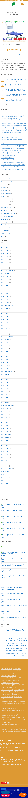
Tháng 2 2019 (4, 480)
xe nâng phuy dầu (12, 698)
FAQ (16, 793)
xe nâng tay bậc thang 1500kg (8, 162)
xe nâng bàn (4, 152)
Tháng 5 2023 (4, 354)
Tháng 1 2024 (4, 331)
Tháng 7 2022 (4, 382)
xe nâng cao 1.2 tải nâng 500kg (8, 155)
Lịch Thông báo (5, 204)
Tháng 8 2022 (4, 379)
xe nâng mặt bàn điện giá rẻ (7, 696)
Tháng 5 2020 (4, 451)
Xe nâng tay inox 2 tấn (6, 710)
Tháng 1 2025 (4, 299)
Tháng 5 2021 (4, 417)
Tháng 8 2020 (4, 443)
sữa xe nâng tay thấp (17, 139)
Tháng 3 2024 (4, 325)
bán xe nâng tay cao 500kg (7, 125)
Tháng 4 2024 (4, 322)
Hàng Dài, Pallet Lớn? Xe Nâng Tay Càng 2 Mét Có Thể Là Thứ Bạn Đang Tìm (16, 80)
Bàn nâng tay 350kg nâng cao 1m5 (15, 116)
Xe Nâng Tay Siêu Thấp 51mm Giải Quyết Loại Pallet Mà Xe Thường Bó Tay (15, 95)
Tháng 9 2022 (4, 377)
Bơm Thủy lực (4, 219)
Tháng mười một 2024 (7, 305)
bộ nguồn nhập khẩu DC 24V (18, 673)
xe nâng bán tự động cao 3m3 (14, 152)
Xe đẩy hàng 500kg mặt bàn (20, 731)
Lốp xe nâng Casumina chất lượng (9, 675)
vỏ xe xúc (3, 187)
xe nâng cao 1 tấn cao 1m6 (7, 689)
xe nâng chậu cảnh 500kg (7, 691)
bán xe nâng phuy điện (6, 123)
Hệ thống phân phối (14, 792)
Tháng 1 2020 (4, 463)
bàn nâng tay (4, 116)
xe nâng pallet (4, 698)
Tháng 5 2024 (4, 319)
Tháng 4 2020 (4, 454)
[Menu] (2, 4)
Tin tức (23, 792)
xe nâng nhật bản (17, 696)
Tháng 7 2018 (4, 489)
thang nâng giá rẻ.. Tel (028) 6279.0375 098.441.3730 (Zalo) (13, 143)
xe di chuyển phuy (6, 193)
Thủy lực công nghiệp (6, 181)
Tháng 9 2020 (4, 440)
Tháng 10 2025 (5, 273)
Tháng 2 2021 (4, 425)
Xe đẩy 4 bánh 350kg (15, 166)
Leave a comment (23, 54)
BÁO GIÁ (23, 794)
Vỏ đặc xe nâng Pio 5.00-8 (18, 684)
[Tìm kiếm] (22, 4)
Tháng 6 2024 (4, 316)
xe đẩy (2, 236)
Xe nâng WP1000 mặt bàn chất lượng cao (10, 724)
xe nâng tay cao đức (20, 162)
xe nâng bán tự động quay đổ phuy (9, 687)
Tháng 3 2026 (4, 259)
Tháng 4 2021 (4, 420)
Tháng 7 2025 (4, 282)
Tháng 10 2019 (5, 471)
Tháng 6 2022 (4, 385)
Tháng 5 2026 (4, 253)
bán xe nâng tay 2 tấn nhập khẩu (19, 123)
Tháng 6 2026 (4, 250)
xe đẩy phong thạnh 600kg (17, 169)
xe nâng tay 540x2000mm (7, 703)
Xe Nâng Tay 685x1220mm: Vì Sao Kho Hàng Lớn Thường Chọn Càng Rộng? (16, 654)
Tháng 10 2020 (5, 437)
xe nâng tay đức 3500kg (7, 719)
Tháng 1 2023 (4, 365)
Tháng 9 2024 (4, 308)
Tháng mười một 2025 (7, 271)
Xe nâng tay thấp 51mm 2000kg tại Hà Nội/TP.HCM (13, 717)
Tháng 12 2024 (5, 302)
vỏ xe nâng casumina (6, 222)
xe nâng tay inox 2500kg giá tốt (18, 710)
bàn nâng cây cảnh (17, 668)
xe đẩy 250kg (23, 729)
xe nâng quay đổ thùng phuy (7, 157)
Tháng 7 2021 (4, 411)
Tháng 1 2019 (4, 483)
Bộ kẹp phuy (4, 230)
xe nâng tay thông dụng (6, 164)
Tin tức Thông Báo (6, 207)
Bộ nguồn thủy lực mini (7, 216)
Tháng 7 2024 (4, 313)
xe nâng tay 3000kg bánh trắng (8, 159)
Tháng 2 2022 (4, 397)
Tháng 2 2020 (4, 460)
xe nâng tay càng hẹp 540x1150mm (9, 708)
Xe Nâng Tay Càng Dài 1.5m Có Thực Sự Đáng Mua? (15, 85)
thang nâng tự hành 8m (6, 680)
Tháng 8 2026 (4, 245)
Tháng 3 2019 (4, 477)
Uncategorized (5, 202)
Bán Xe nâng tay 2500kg (7, 668)
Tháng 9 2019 (4, 474)
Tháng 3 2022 (4, 394)
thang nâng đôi (16, 680)
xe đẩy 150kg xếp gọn (6, 169)
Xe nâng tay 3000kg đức (19, 703)
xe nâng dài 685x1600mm (19, 691)
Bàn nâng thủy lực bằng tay (8, 213)
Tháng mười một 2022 (7, 371)
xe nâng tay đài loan (6, 166)
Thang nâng (4, 224)
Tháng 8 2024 (4, 311)
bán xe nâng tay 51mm (6, 118)
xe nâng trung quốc (6, 722)
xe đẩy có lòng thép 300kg (7, 731)
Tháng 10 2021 (5, 408)
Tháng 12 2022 (5, 368)
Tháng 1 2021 (4, 428)
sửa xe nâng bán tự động (7, 139)
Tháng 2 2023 (4, 362)
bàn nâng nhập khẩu (6, 670)
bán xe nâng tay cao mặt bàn (20, 125)
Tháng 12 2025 (5, 268)
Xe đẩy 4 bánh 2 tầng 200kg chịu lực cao (10, 729)
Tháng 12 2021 (5, 402)
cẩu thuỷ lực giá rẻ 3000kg (7, 132)
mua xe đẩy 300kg (5, 137)
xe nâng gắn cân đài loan (6, 694)
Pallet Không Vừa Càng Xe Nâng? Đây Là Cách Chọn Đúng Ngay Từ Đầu (15, 99)
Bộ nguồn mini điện (6, 199)
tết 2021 (22, 145)
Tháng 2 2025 (4, 296)
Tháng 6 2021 (4, 414)
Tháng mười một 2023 (7, 336)
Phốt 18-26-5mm (14, 137)
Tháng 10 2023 (5, 339)
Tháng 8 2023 (4, 345)
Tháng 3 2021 (4, 423)
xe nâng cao (4, 190)
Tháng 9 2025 (4, 276)
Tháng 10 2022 (5, 374)
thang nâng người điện (17, 677)
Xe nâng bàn (4, 184)
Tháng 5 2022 (4, 388)
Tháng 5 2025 (4, 288)
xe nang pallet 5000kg (6, 150)
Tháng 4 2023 (4, 357)
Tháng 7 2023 (4, 348)
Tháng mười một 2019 (7, 468)
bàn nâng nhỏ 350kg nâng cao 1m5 (9, 666)
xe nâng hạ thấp (16, 694)
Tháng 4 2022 (4, 391)
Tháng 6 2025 (4, 285)
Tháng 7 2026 (4, 248)
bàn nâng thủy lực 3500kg (16, 670)
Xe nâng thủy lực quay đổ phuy (19, 719)
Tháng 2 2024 (4, 328)
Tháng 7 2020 (4, 446)
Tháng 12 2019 (5, 466)
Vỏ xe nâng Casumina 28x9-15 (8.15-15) (10, 682)
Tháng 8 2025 (4, 279)
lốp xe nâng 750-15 (18, 132)
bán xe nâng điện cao (6, 673)
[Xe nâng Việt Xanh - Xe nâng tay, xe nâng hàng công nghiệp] (13, 4)
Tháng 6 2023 (4, 351)
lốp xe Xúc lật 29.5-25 (6, 677)
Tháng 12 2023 (5, 334)
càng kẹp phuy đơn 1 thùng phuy (8, 130)
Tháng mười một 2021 (7, 405)
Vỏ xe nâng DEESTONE (6, 684)
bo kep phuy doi (16, 118)
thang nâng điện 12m (14, 145)
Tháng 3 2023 (4, 359)
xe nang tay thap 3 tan (17, 150)
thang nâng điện (5, 145)
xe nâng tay (4, 196)
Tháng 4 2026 (4, 256)
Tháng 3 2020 (4, 457)
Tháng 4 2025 (4, 291)
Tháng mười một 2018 (7, 486)
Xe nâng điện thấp (5, 210)
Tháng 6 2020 (4, 448)
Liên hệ (12, 793)
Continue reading (14, 49)
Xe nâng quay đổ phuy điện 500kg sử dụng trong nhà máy (14, 701)
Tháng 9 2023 (4, 342)
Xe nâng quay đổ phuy (7, 179)
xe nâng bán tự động (6, 227)
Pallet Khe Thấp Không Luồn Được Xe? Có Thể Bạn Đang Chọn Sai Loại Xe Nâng (15, 90)
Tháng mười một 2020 (7, 434)
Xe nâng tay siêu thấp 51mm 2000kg (9, 715)
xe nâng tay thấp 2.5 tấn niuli (19, 164)
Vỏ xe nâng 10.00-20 (19, 148)
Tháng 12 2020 (5, 431)
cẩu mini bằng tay (5, 233)
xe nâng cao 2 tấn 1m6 (19, 689)
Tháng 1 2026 (4, 265)
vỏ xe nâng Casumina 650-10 (8, 148)
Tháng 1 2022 (4, 400)
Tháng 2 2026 (4, 262)
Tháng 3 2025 (4, 293)
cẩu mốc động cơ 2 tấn (21, 130)
